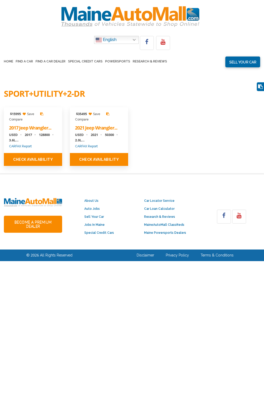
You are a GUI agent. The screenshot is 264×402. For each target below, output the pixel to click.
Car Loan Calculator (159, 209)
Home (8, 61)
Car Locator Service (159, 201)
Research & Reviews (150, 61)
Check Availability (33, 159)
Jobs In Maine (94, 225)
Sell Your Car (94, 217)
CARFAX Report (20, 146)
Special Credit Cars (85, 61)
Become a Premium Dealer (33, 224)
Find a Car (24, 61)
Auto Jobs (92, 209)
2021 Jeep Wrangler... (96, 128)
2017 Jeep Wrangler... (30, 128)
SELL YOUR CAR (242, 62)
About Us (91, 201)
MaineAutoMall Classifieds (164, 225)
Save (30, 114)
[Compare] (260, 86)
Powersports (117, 61)
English (109, 39)
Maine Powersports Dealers (165, 233)
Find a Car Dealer (50, 61)
